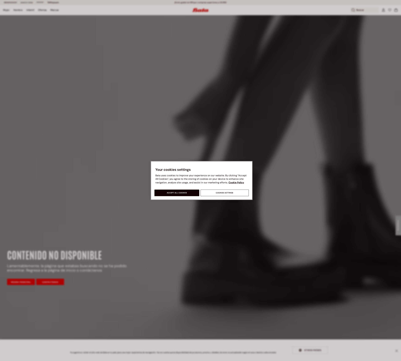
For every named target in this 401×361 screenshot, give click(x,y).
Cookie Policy (236, 182)
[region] (202, 180)
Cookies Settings (224, 193)
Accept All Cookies (177, 193)
